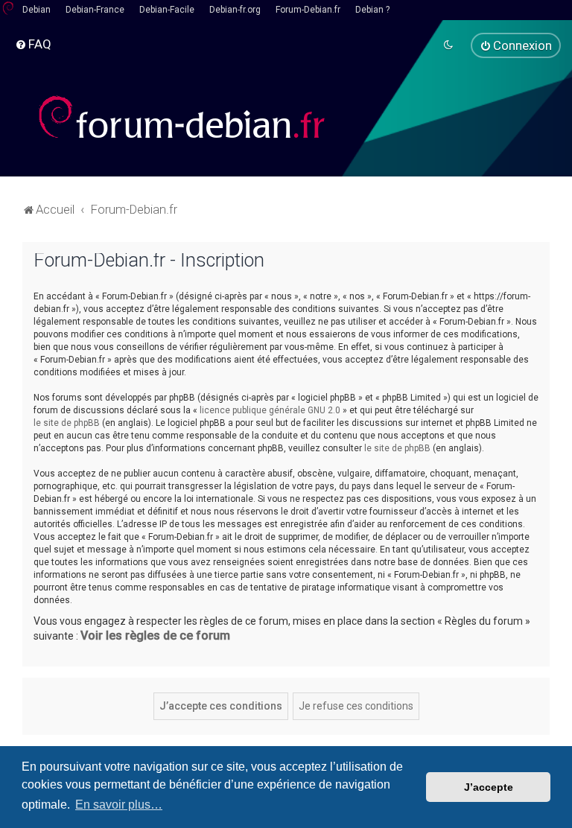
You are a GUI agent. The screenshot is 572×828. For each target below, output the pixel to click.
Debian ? (372, 9)
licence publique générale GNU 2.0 (270, 410)
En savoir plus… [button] (118, 804)
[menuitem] (33, 44)
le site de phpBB (67, 423)
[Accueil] (182, 117)
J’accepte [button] (488, 787)
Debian (36, 9)
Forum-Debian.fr (308, 9)
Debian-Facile (166, 9)
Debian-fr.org (235, 9)
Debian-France (95, 9)
